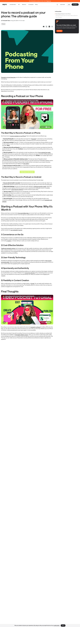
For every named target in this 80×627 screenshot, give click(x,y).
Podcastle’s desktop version (21, 334)
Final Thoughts (59, 17)
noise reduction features (17, 189)
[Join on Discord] (44, 26)
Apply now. (49, 1)
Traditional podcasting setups (8, 248)
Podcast (3, 23)
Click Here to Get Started (27, 172)
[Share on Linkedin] (49, 26)
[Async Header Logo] (4, 4)
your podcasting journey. (16, 230)
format (32, 283)
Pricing (36, 4)
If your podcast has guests (44, 152)
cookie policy (56, 625)
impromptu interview (30, 272)
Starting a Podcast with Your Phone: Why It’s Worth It (67, 15)
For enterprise (30, 4)
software (38, 327)
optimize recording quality (40, 186)
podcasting (33, 327)
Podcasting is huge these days (8, 77)
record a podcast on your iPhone (18, 136)
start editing (26, 163)
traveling (9, 240)
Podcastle (33, 138)
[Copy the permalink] (52, 26)
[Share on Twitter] (46, 26)
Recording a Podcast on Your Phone (63, 13)
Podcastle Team (6, 20)
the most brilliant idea (23, 213)
